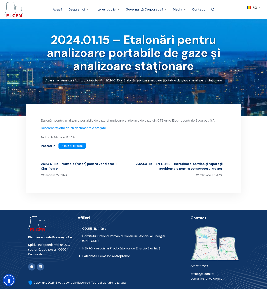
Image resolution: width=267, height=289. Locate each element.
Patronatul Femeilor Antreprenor (106, 256)
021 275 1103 (199, 266)
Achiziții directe (86, 80)
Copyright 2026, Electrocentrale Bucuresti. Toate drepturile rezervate (80, 282)
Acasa (49, 80)
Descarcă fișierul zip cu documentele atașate (73, 128)
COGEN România (94, 229)
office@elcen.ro (202, 274)
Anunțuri (67, 80)
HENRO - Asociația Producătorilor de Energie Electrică (121, 248)
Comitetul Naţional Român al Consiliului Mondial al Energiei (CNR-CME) (123, 238)
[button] (9, 280)
